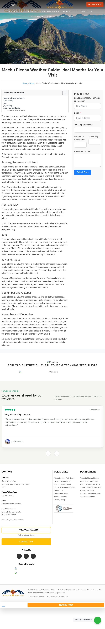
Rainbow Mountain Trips (90, 484)
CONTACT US (26, 541)
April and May (8, 101)
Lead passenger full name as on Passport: (87, 99)
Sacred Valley (70, 11)
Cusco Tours (87, 11)
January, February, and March (13, 98)
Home (25, 83)
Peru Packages (35, 17)
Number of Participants (79, 138)
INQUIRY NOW (66, 605)
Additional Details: (82, 151)
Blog (71, 17)
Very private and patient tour (17, 414)
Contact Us (58, 490)
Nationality (93, 137)
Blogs (31, 83)
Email (76, 113)
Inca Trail (31, 11)
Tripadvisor (95, 409)
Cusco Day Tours (87, 490)
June (5, 103)
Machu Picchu (16, 11)
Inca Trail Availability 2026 (64, 487)
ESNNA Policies (60, 497)
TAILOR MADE (95, 4)
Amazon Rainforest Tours (90, 493)
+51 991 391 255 (29, 529)
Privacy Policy (59, 500)
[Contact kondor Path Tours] (12, 605)
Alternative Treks (56, 17)
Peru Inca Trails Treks (89, 481)
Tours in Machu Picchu (89, 478)
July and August (8, 105)
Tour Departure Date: (83, 125)
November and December (16, 110)
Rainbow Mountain (49, 11)
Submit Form (82, 172)
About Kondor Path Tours (64, 478)
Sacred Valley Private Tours (91, 487)
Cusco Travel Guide (62, 481)
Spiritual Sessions (87, 497)
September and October (12, 108)
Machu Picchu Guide (62, 484)
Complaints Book (61, 493)
